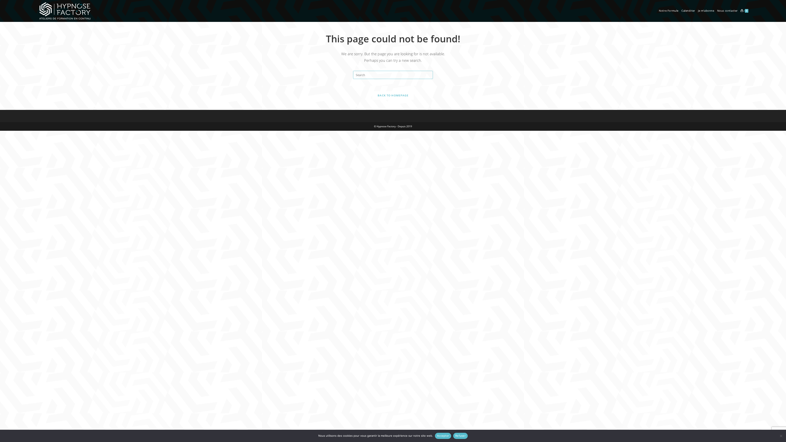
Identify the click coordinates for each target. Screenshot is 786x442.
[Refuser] (781, 436)
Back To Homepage (393, 95)
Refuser (460, 435)
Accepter (443, 435)
